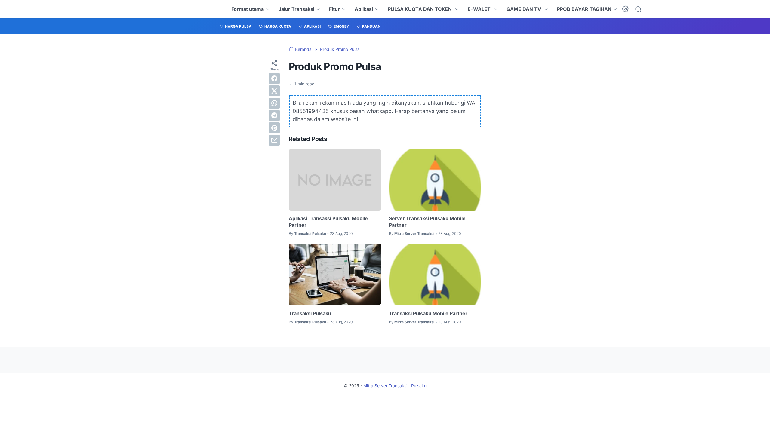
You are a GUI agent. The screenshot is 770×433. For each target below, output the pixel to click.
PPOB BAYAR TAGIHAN (584, 9)
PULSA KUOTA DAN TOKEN (420, 9)
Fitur (334, 9)
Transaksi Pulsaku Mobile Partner (428, 313)
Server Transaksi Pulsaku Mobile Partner (427, 221)
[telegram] (274, 115)
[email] (274, 140)
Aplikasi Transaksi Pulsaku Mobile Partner (328, 221)
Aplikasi (364, 9)
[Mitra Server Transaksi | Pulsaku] (220, 9)
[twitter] (274, 90)
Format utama (247, 9)
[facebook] (274, 78)
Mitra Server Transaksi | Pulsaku (395, 385)
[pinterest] (274, 127)
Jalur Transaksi (296, 9)
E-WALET (480, 9)
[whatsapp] (274, 103)
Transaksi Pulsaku (310, 313)
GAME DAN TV (524, 9)
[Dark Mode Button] (625, 9)
